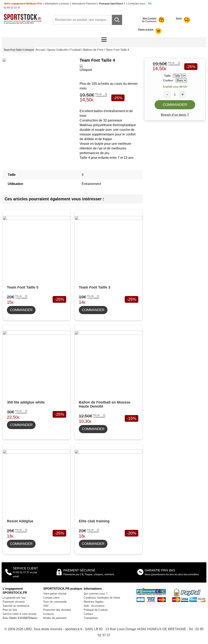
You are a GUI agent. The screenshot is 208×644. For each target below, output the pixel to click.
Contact (88, 613)
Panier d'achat (145, 29)
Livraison (48, 613)
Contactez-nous (136, 3)
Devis (179, 18)
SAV (46, 605)
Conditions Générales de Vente (102, 597)
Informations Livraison (57, 3)
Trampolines (91, 617)
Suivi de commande (55, 601)
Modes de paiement (54, 617)
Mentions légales (94, 601)
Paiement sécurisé (14, 601)
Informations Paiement (84, 3)
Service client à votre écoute (19, 613)
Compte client (51, 597)
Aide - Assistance (94, 605)
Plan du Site (10, 609)
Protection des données (57, 609)
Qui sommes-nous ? (95, 593)
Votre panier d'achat (54, 593)
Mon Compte (149, 18)
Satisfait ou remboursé (16, 605)
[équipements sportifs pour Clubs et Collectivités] (24, 23)
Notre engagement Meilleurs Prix (23, 3)
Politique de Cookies (96, 609)
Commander (175, 105)
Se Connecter (149, 21)
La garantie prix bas (14, 597)
